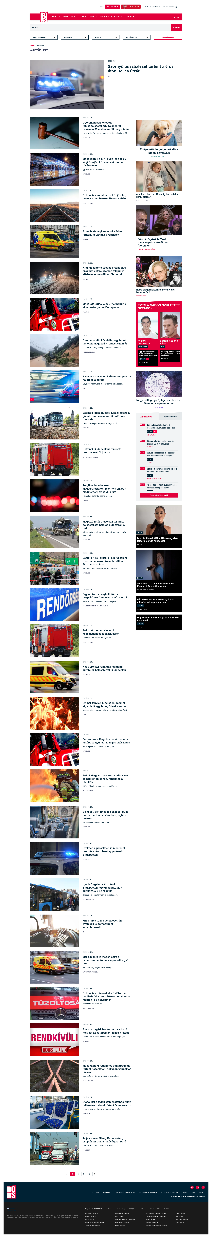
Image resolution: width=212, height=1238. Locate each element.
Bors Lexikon (112, 7)
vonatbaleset (88, 203)
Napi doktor (117, 17)
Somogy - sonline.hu (152, 1222)
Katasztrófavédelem (90, 457)
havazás (86, 279)
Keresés (176, 27)
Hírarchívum (94, 1192)
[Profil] (178, 17)
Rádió (166, 1208)
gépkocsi (86, 1041)
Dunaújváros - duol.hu (122, 1213)
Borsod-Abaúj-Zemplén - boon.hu (95, 1222)
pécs (109, 76)
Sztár (65, 17)
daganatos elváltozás (159, 156)
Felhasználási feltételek (147, 1192)
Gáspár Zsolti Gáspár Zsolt (148, 249)
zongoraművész (143, 346)
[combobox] (42, 37)
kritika (149, 463)
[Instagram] (197, 1187)
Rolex (139, 627)
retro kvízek (141, 296)
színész (162, 346)
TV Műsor (129, 17)
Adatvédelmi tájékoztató (125, 1192)
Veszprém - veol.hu (182, 1219)
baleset (86, 388)
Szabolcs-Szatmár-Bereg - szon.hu (156, 1225)
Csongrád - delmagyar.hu (92, 1225)
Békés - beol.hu (89, 1219)
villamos (86, 312)
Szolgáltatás (155, 1208)
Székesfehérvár (152, 7)
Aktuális (56, 17)
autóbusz (86, 138)
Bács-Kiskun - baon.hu (91, 1213)
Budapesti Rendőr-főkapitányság (95, 606)
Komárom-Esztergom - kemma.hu (156, 1216)
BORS (32, 45)
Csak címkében (168, 37)
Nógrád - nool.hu (151, 1219)
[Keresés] (174, 17)
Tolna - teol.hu (180, 1213)
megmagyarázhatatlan (155, 479)
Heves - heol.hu (120, 1225)
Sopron (85, 239)
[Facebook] (203, 1187)
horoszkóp (159, 407)
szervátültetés (142, 200)
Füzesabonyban (88, 1008)
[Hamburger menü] (35, 17)
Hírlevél (185, 1192)
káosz (85, 715)
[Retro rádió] (125, 6)
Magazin (132, 1208)
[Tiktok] (192, 1187)
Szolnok (86, 428)
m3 (83, 932)
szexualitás (143, 362)
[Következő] (94, 1174)
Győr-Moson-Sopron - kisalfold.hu (125, 1219)
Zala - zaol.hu (180, 1222)
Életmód (83, 17)
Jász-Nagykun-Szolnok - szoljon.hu (156, 1213)
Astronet (104, 17)
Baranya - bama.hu (90, 1216)
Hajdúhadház (88, 1081)
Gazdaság (121, 1208)
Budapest (86, 675)
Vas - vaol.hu (180, 1216)
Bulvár (143, 1208)
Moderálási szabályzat (169, 1192)
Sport (74, 17)
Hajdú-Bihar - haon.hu (122, 1222)
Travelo (93, 17)
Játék (101, 7)
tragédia (164, 359)
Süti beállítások (198, 1193)
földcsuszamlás (89, 352)
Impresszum (107, 1192)
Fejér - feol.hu (119, 1216)
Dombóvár (86, 1114)
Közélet (109, 1208)
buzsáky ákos (142, 609)
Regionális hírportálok (93, 1208)
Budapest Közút (89, 899)
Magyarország (88, 790)
